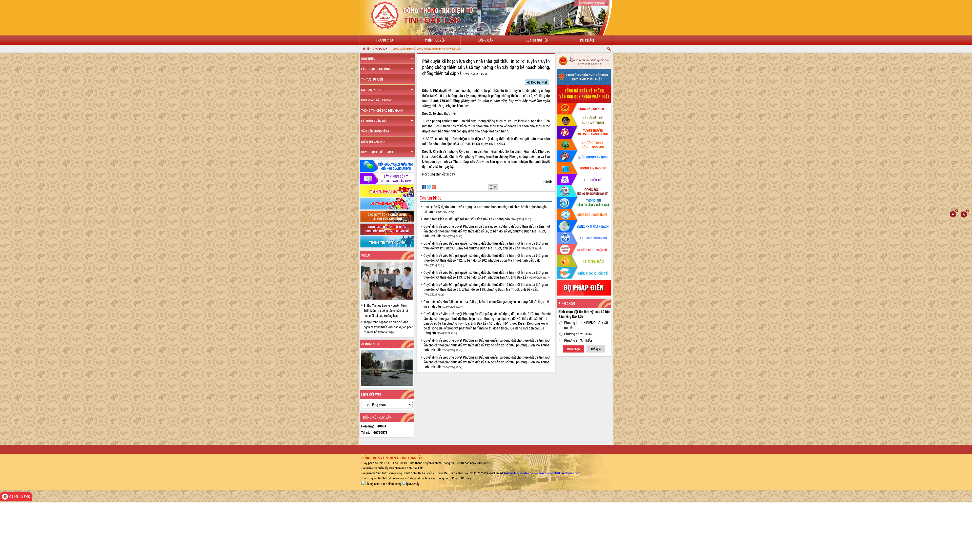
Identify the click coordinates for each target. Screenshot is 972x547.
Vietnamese (586, 3)
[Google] (434, 186)
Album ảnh (370, 343)
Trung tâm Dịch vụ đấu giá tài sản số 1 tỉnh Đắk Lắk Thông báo (477, 219)
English (599, 3)
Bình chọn (573, 349)
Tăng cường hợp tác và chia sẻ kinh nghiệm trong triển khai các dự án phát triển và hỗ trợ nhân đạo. (388, 327)
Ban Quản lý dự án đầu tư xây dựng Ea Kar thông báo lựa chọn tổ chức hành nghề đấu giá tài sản (485, 209)
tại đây (451, 174)
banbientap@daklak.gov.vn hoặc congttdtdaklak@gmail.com (542, 473)
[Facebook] (424, 186)
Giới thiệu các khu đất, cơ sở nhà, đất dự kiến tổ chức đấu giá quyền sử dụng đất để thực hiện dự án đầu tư (487, 304)
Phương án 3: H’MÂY (578, 340)
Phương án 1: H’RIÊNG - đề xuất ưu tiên (586, 325)
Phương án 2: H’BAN (578, 333)
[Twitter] (429, 186)
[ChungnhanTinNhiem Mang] (381, 483)
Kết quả (596, 349)
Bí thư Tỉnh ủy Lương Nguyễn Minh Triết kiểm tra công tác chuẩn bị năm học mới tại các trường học (387, 310)
